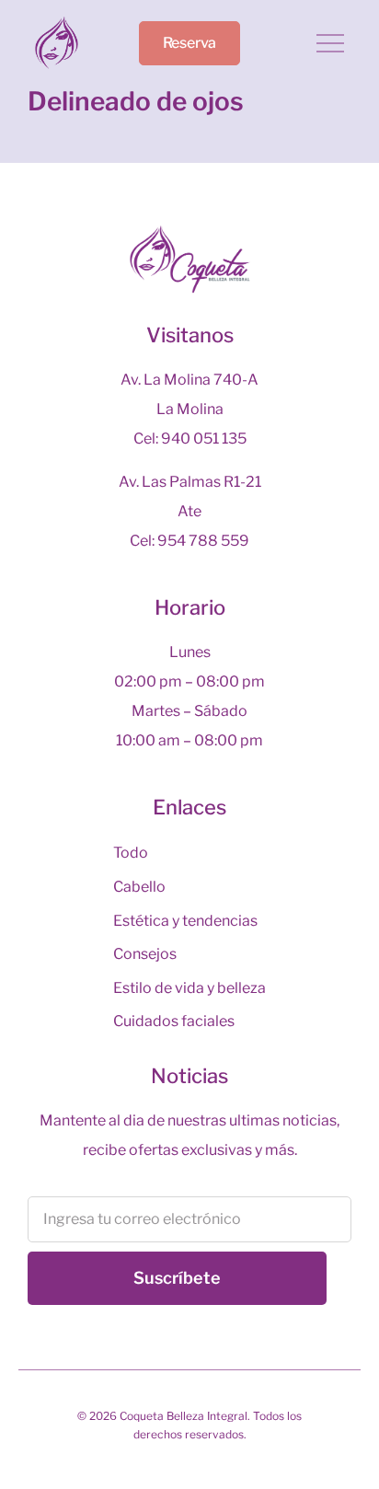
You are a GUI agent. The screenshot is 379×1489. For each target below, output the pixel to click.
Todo (130, 852)
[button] (330, 45)
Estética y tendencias (185, 920)
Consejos (145, 954)
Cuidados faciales (174, 1021)
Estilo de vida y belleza (189, 988)
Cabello (139, 886)
